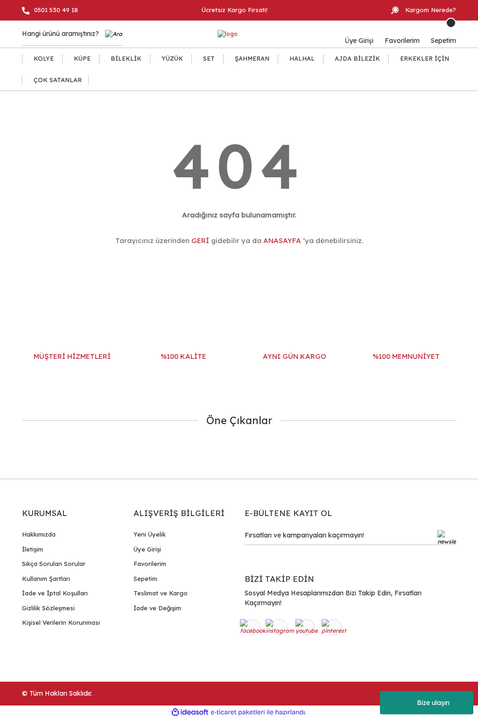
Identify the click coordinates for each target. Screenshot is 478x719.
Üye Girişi (147, 549)
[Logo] (228, 34)
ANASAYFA (282, 240)
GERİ (200, 240)
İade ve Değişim (157, 608)
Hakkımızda (39, 534)
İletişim (32, 549)
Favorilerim (150, 563)
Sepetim (145, 578)
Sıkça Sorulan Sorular (53, 563)
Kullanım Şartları (46, 578)
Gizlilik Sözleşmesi (48, 608)
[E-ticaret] (238, 712)
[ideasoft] (190, 712)
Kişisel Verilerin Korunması (61, 622)
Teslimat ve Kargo (161, 593)
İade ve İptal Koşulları (55, 593)
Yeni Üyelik (150, 534)
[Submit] (446, 537)
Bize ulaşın (433, 702)
